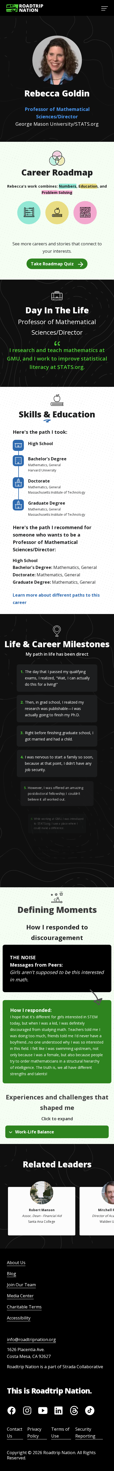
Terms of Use (60, 1432)
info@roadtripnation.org (31, 1339)
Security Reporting (85, 1432)
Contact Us (14, 1432)
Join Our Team (21, 1285)
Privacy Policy (34, 1432)
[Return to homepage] (24, 8)
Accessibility (18, 1318)
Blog (11, 1274)
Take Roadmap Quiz (52, 264)
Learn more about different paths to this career (56, 598)
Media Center (20, 1296)
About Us (16, 1262)
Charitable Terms (24, 1307)
